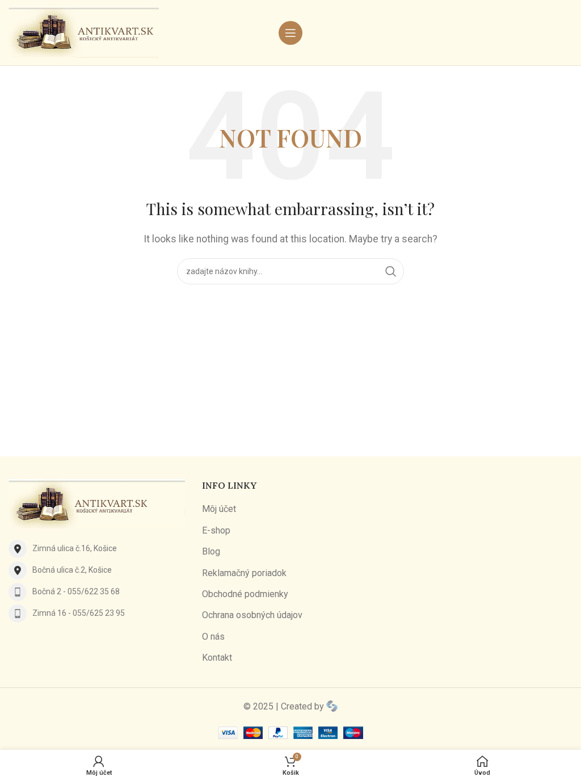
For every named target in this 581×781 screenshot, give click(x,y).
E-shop (216, 530)
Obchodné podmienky (245, 594)
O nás (213, 636)
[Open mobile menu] (290, 33)
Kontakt (217, 657)
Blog (211, 551)
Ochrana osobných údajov (252, 615)
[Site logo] (84, 32)
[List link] (97, 549)
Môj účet (219, 508)
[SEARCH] (391, 271)
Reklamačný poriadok (244, 573)
